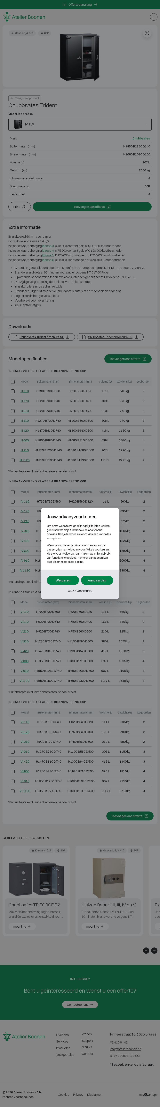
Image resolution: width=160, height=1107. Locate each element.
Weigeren (63, 580)
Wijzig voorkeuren (80, 591)
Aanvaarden (97, 580)
